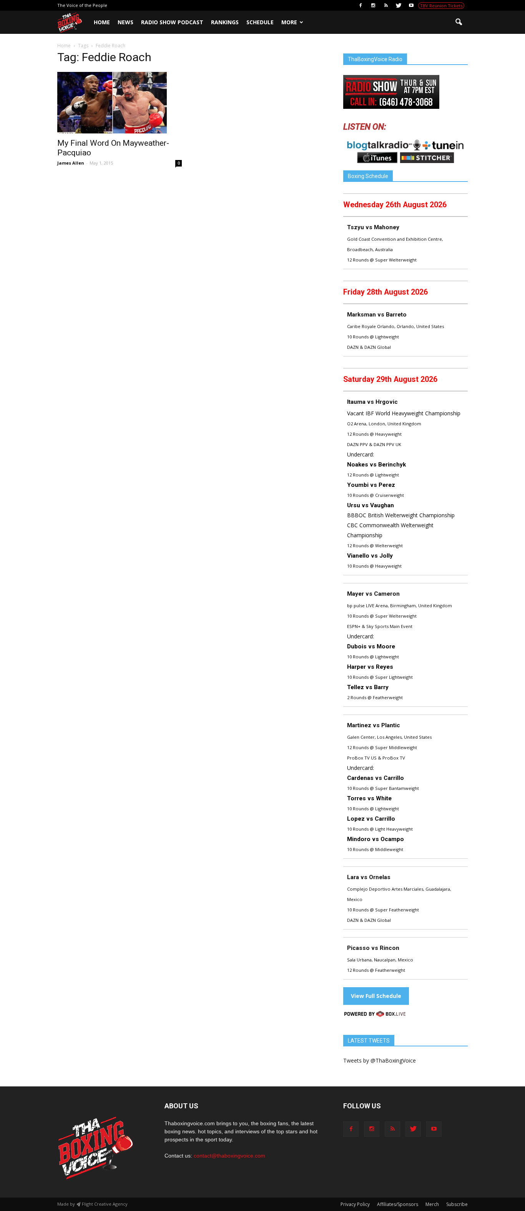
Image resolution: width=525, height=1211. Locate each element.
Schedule (260, 22)
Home (102, 22)
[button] (458, 22)
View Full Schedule (376, 995)
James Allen (70, 163)
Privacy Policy (355, 1204)
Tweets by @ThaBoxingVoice (379, 1060)
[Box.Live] (375, 1015)
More (289, 22)
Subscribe (457, 1204)
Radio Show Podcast (172, 22)
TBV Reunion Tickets (441, 5)
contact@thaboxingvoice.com (229, 1156)
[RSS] (386, 5)
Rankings (225, 22)
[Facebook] (360, 5)
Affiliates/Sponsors (397, 1204)
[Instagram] (373, 5)
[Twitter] (398, 5)
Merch (432, 1204)
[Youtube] (411, 5)
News (125, 22)
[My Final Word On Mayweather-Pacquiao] (119, 102)
